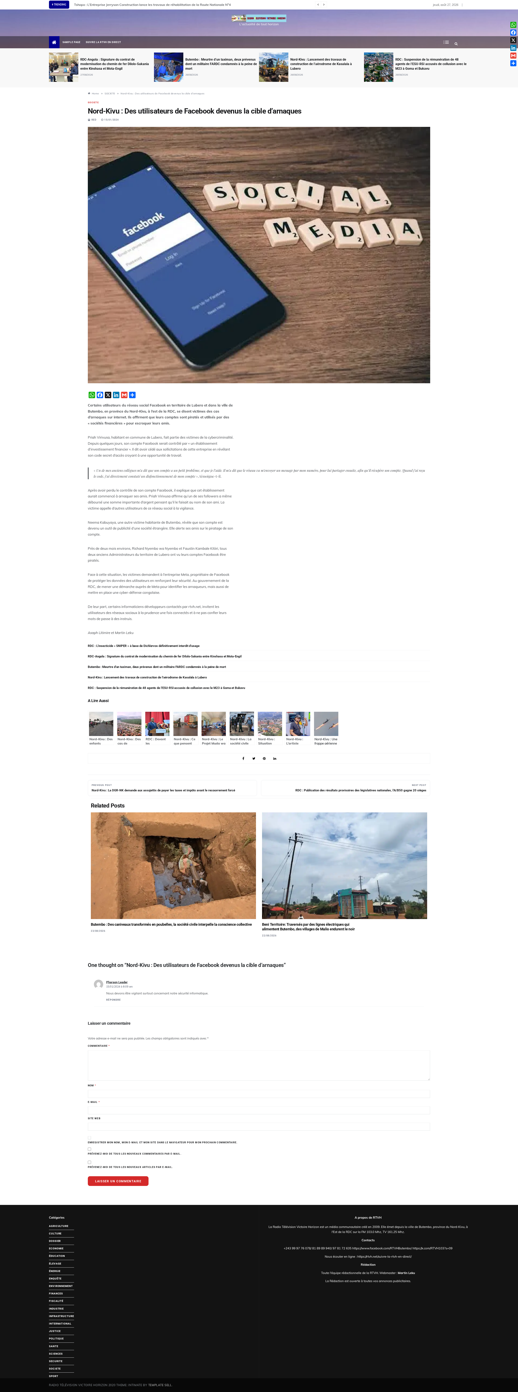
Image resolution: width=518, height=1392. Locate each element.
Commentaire (99, 1046)
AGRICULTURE (58, 1226)
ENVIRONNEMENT (61, 1286)
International (60, 1323)
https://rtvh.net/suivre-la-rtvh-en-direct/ (384, 1256)
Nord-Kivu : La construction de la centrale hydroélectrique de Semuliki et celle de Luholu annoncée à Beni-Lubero (159, 5)
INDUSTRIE (56, 1308)
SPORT (53, 1376)
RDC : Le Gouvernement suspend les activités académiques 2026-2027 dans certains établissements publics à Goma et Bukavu (428, 64)
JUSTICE (55, 1331)
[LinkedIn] (513, 48)
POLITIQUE (56, 1338)
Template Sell (160, 1385)
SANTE (53, 1346)
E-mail (94, 1102)
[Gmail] (513, 55)
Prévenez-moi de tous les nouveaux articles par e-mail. (130, 1167)
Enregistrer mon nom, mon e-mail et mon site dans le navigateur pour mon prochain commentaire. (162, 1142)
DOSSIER (55, 1240)
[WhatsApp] (513, 25)
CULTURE (55, 1233)
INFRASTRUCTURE (61, 1316)
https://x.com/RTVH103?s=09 (432, 1248)
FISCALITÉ (56, 1300)
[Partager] (513, 63)
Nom (92, 1085)
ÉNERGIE (55, 1271)
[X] (513, 40)
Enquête (55, 1278)
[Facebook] (513, 32)
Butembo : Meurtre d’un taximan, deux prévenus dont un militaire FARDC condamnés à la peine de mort (116, 64)
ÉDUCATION (57, 1255)
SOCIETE (93, 102)
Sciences (56, 1353)
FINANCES (56, 1293)
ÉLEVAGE (55, 1263)
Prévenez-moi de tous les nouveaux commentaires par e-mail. (134, 1153)
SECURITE (56, 1361)
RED (94, 119)
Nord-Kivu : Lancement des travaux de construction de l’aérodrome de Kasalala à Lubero (216, 64)
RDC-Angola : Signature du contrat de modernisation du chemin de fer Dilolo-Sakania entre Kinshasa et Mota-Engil (165, 656)
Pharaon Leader (117, 982)
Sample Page (72, 42)
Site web (94, 1118)
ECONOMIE (56, 1248)
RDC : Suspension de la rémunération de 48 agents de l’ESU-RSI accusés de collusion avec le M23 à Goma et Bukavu (326, 64)
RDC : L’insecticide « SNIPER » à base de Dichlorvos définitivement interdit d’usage (144, 646)
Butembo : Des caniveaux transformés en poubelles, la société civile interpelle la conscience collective (171, 924)
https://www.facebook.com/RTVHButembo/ (382, 1248)
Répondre (113, 999)
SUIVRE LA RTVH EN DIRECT (103, 42)
